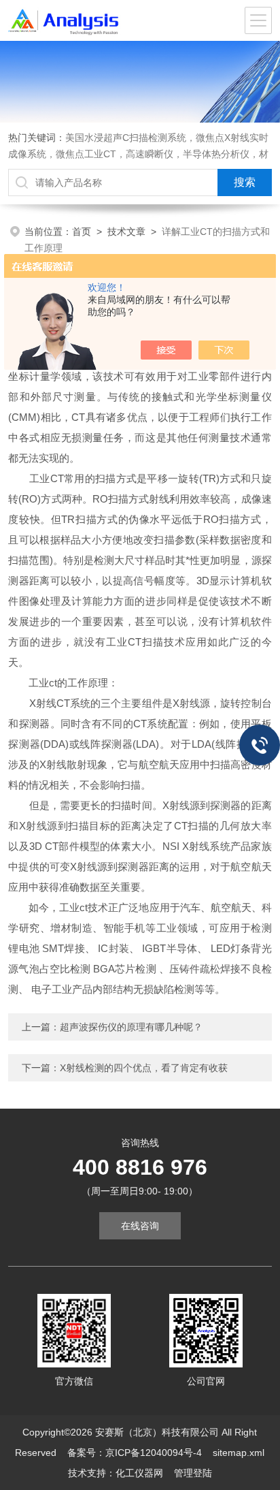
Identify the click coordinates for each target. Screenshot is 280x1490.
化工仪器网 (139, 1473)
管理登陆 (193, 1473)
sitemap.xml (238, 1452)
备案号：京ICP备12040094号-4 (134, 1452)
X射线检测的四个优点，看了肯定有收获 (144, 1067)
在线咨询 (140, 1225)
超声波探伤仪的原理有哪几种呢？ (131, 1026)
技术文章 (126, 231)
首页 (81, 231)
